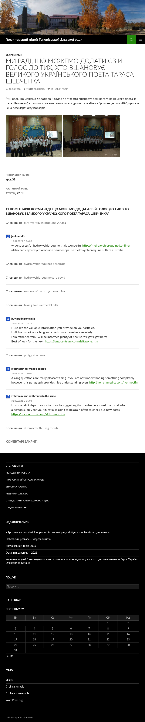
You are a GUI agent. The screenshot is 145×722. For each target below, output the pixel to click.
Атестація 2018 (17, 191)
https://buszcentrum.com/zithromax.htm (38, 414)
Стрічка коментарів (17, 693)
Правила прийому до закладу (25, 480)
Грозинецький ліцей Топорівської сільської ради (44, 39)
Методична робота (18, 473)
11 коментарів (59, 89)
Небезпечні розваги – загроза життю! (28, 539)
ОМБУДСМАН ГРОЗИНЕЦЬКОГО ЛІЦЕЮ (27, 501)
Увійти (9, 680)
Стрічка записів (15, 686)
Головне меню (140, 39)
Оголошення (14, 466)
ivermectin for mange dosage (28, 369)
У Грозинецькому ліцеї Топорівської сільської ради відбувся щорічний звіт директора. (58, 532)
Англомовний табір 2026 (21, 546)
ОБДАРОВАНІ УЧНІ (16, 508)
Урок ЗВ (17, 177)
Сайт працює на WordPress (19, 717)
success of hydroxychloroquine (44, 291)
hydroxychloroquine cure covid (44, 277)
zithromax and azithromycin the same (33, 396)
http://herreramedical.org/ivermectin (113, 382)
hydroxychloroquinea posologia (45, 263)
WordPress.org (14, 700)
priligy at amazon (35, 355)
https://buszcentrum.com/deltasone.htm (71, 341)
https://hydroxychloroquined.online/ (106, 245)
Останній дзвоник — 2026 (21, 553)
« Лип (10, 656)
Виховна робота (16, 487)
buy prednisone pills (23, 319)
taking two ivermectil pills (41, 305)
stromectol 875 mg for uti (41, 428)
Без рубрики (14, 55)
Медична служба (17, 494)
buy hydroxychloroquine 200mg (45, 222)
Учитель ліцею (35, 89)
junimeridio (18, 236)
